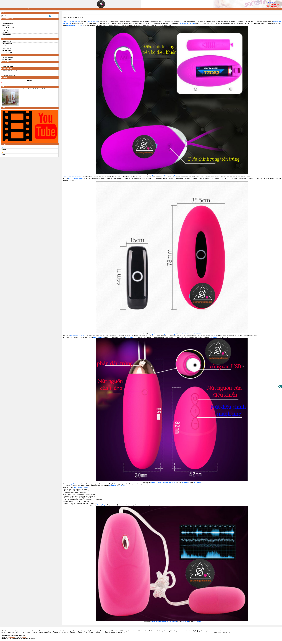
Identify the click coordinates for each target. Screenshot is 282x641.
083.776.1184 (197, 621)
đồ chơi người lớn (93, 21)
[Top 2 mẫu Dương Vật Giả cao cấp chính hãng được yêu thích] (10, 97)
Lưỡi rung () (5, 32)
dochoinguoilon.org (98, 337)
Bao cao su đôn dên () (7, 59)
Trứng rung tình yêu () (7, 20)
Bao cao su (39, 9)
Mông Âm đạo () (6, 45)
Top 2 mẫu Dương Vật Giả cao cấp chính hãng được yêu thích (33, 88)
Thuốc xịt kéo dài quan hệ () (8, 75)
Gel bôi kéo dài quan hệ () (8, 73)
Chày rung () (5, 30)
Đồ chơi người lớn (13, 9)
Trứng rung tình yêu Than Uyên (71, 21)
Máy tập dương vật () (7, 52)
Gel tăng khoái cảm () (7, 63)
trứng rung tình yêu (214, 337)
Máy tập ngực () (6, 36)
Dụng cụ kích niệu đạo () (7, 23)
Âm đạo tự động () (6, 48)
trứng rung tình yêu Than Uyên (187, 23)
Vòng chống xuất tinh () (7, 34)
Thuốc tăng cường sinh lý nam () (9, 70)
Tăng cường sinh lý (57, 9)
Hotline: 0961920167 (9, 83)
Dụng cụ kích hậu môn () (8, 27)
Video (66, 9)
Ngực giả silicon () (6, 25)
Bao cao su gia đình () (7, 57)
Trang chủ (3, 9)
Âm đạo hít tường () (7, 43)
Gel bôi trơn (47, 9)
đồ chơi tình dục (129, 337)
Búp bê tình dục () (6, 50)
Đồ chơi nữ (23, 9)
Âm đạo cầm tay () (6, 41)
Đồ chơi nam (30, 9)
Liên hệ (71, 9)
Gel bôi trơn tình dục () (7, 66)
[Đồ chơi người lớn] (101, 3)
